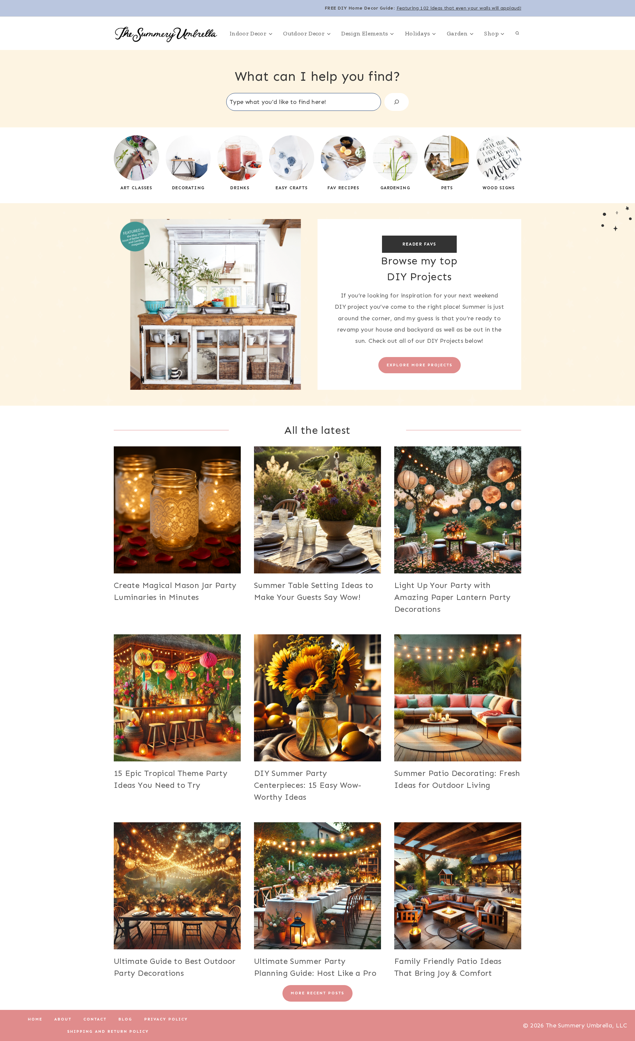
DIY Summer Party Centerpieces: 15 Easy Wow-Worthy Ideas (307, 785)
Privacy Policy (166, 1019)
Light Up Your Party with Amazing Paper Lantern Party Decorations (452, 597)
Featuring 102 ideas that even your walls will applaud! (459, 8)
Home (35, 1019)
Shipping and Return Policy (108, 1031)
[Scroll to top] (619, 1015)
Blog (125, 1019)
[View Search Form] (517, 33)
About (62, 1019)
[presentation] (177, 509)
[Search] (396, 102)
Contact (94, 1019)
